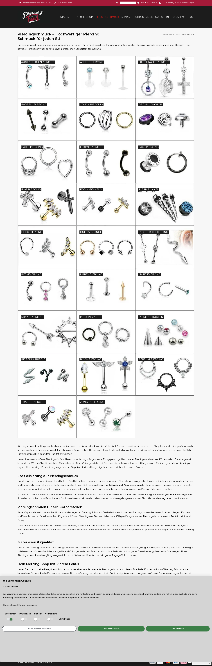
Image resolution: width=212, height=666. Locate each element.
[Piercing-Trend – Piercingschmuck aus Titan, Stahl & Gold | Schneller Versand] (35, 17)
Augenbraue (95, 459)
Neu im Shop (85, 17)
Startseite (67, 17)
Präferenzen (25, 614)
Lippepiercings (80, 459)
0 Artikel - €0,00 (149, 3)
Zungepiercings (111, 459)
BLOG (190, 17)
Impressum (31, 605)
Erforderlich (10, 614)
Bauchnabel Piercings (133, 459)
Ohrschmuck (144, 17)
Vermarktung (51, 614)
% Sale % (178, 17)
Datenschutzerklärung (14, 605)
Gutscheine (162, 17)
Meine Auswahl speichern (39, 628)
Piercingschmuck (107, 17)
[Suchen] (117, 3)
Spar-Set (127, 17)
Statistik (38, 614)
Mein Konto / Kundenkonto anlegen (178, 3)
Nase (68, 459)
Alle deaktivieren (111, 628)
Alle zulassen (178, 628)
